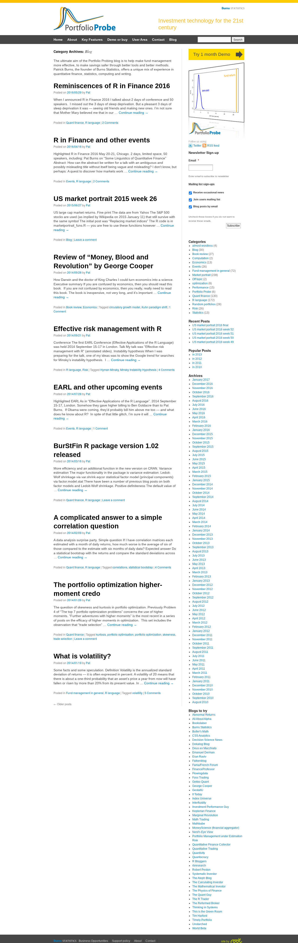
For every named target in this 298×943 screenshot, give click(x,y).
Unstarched (199, 924)
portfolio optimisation (120, 634)
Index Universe (201, 798)
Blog (173, 39)
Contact (158, 39)
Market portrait (201, 275)
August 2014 (200, 501)
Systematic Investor (204, 874)
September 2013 (202, 547)
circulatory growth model (124, 307)
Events (70, 181)
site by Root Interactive (231, 940)
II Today (197, 794)
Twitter (197, 145)
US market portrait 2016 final (210, 325)
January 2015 (201, 480)
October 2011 (200, 643)
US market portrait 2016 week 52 (213, 329)
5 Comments (153, 693)
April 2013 (198, 568)
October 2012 (201, 593)
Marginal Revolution (205, 815)
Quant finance (75, 122)
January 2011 (201, 681)
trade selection (63, 639)
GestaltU (197, 790)
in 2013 (197, 354)
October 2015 (201, 442)
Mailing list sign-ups (202, 184)
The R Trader (200, 899)
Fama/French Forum (205, 765)
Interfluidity (199, 802)
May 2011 (198, 664)
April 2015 (198, 467)
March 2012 (199, 622)
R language (92, 122)
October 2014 (201, 492)
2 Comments (110, 122)
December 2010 (202, 685)
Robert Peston (201, 869)
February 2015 (201, 476)
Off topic (197, 279)
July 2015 (198, 455)
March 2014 (199, 522)
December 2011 (202, 635)
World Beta (199, 928)
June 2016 (199, 409)
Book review (73, 307)
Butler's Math (200, 731)
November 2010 (202, 689)
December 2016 (202, 384)
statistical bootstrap (141, 567)
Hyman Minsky (109, 370)
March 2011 (199, 673)
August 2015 (200, 451)
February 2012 (201, 626)
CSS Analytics (201, 735)
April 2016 (198, 417)
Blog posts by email (205, 206)
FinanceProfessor (203, 769)
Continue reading (133, 112)
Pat (88, 92)
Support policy (121, 941)
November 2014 (202, 488)
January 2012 (201, 631)
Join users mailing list (206, 199)
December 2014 (202, 484)
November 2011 (202, 639)
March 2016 (199, 421)
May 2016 (198, 413)
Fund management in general (85, 693)
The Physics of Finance (207, 890)
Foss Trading (200, 777)
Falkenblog (199, 760)
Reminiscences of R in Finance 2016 (112, 86)
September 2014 (202, 497)
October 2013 (201, 543)
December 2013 (202, 534)
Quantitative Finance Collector (211, 844)
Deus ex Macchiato (204, 748)
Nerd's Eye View (202, 832)
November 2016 (202, 388)
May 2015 (198, 463)
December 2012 (202, 585)
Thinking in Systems (205, 907)
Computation (200, 258)
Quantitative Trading (205, 848)
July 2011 (198, 656)
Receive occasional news (208, 192)
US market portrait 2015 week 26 (105, 198)
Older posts (62, 704)
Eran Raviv (199, 756)
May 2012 (198, 614)
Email (194, 160)
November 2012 (202, 589)
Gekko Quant (200, 781)
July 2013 (198, 555)
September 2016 (202, 396)
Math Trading (200, 819)
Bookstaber (199, 723)
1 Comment (100, 428)
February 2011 (201, 677)
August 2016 (200, 400)
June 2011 (199, 660)
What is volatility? (82, 656)
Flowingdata (200, 773)
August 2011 (200, 652)
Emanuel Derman (203, 752)
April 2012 (198, 618)
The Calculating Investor (207, 882)
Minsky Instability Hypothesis (138, 370)
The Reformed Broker (206, 903)
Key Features (92, 39)
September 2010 (202, 698)
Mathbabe (198, 823)
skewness (169, 634)
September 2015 (202, 446)
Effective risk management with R (108, 328)
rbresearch (199, 865)
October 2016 (201, 392)
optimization (200, 283)
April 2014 (198, 518)
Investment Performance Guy (210, 807)
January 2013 (201, 580)
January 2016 (201, 430)
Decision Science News (207, 740)
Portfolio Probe (84, 18)
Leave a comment (85, 240)
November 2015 (202, 438)
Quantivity (198, 853)
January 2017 (201, 379)
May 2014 (198, 513)
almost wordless (202, 245)
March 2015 (199, 471)
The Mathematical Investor (209, 886)
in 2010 (197, 367)
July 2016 (198, 404)
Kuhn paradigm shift (154, 307)
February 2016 (201, 425)
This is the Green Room (207, 911)
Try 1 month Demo (211, 54)
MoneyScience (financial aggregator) (215, 827)
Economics (90, 307)
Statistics (197, 312)
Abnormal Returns (203, 714)
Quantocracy (200, 857)
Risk (85, 370)
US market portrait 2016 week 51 (213, 333)
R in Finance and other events (102, 140)
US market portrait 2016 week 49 (213, 342)
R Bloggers (199, 861)
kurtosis (101, 634)
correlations (119, 567)
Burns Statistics (233, 8)
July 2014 (198, 505)
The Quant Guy (201, 894)
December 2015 (202, 434)
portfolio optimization (148, 634)
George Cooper (202, 786)
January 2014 (201, 530)
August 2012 (200, 601)
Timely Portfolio (202, 920)
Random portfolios (204, 304)
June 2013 (199, 559)
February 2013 (201, 576)
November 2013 (202, 538)
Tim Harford (199, 915)
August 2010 (200, 702)
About (72, 39)
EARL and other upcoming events (108, 387)
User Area (139, 39)
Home (58, 39)
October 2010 (201, 693)
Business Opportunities (93, 941)
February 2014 (201, 526)
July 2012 (198, 605)
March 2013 (199, 572)
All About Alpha (201, 719)
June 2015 (199, 459)
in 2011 (197, 363)
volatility (137, 693)
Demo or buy (117, 39)
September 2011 (202, 647)
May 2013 (198, 564)
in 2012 (197, 358)
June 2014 (199, 509)
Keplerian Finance (204, 811)
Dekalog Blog (201, 744)
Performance (200, 287)
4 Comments (167, 370)
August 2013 (200, 551)
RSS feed (213, 145)
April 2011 (198, 668)
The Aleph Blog (202, 878)
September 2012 (202, 597)
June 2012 (199, 610)
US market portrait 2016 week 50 (213, 337)
